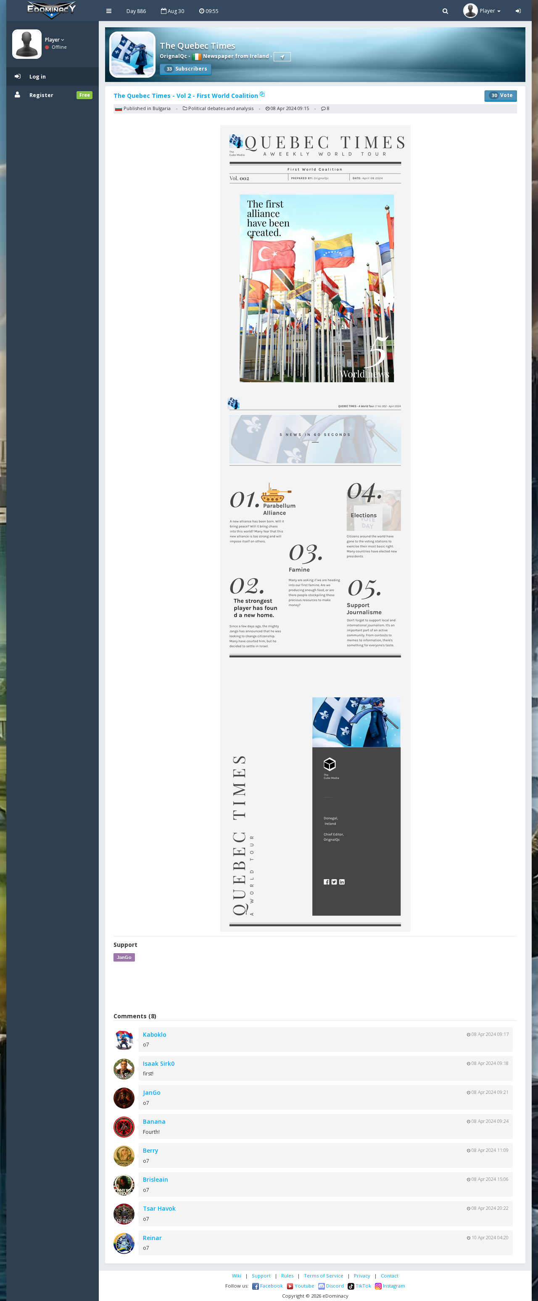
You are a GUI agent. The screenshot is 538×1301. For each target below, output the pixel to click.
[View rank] (282, 56)
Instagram (393, 1286)
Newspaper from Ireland (235, 56)
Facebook (271, 1286)
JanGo (124, 957)
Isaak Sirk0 (158, 1063)
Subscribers (187, 68)
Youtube (303, 1286)
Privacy (362, 1275)
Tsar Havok (159, 1208)
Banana (154, 1121)
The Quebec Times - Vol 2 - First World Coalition (186, 96)
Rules (287, 1275)
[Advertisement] (315, 987)
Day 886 (136, 11)
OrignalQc (173, 56)
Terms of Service (323, 1275)
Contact (389, 1275)
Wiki (236, 1275)
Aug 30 (175, 11)
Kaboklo (154, 1034)
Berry (150, 1150)
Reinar (152, 1238)
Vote (502, 95)
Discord (334, 1286)
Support (261, 1275)
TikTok (362, 1286)
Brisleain (155, 1179)
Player (53, 39)
